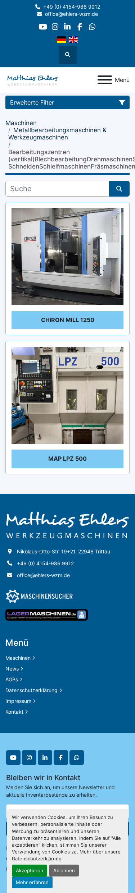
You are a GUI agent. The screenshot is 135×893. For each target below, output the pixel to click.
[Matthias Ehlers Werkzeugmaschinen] (67, 524)
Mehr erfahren (32, 882)
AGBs (11, 679)
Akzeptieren (29, 870)
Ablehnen (64, 870)
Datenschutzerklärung (37, 858)
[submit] (119, 189)
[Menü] (105, 79)
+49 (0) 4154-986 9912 (71, 7)
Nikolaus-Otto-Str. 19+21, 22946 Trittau (63, 551)
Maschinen (18, 658)
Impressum (18, 701)
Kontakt (14, 712)
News (12, 669)
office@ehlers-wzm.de (71, 14)
